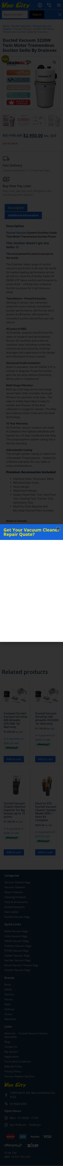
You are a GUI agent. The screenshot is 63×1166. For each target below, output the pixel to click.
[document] (31, 583)
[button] (58, 529)
